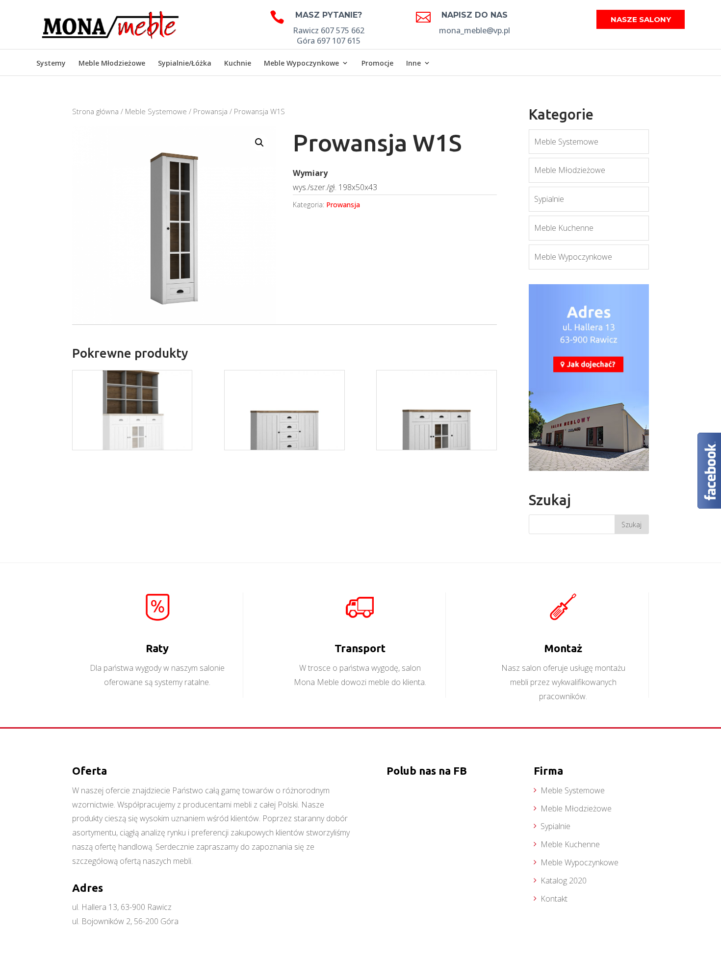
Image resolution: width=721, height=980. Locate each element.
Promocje (377, 63)
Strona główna (95, 111)
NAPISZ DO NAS (474, 15)
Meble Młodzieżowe (111, 63)
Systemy (51, 63)
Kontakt (554, 898)
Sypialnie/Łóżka (184, 63)
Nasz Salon (660, 64)
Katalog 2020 (564, 880)
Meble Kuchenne (563, 227)
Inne (413, 63)
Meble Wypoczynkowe (301, 63)
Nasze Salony (641, 19)
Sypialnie (549, 199)
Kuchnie (237, 63)
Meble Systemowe (156, 111)
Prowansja (210, 111)
